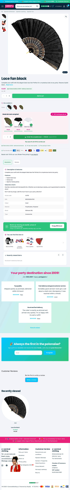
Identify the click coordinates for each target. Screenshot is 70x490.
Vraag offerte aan (57, 226)
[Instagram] (2, 465)
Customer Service (42, 449)
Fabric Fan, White (28, 126)
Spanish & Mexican (9, 11)
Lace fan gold (8, 126)
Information (24, 449)
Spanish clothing (21, 11)
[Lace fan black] (9, 107)
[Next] (63, 254)
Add (15, 423)
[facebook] (6, 465)
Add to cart (40, 96)
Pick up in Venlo (23, 452)
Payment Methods (40, 457)
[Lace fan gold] (21, 107)
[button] (9, 96)
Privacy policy (22, 461)
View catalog (2, 6)
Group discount (39, 466)
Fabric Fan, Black (18, 126)
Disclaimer (21, 455)
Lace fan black (15, 427)
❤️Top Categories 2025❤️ (26, 465)
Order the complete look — (41, 137)
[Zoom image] (66, 16)
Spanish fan (30, 11)
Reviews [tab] (17, 162)
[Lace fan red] (15, 107)
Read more (9, 85)
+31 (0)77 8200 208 (9, 454)
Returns (37, 472)
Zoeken (37, 6)
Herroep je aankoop (41, 469)
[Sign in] (64, 6)
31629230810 (12, 461)
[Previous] (58, 254)
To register (49, 352)
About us (21, 458)
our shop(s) (34, 154)
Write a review (31, 380)
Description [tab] (8, 162)
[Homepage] (2, 11)
